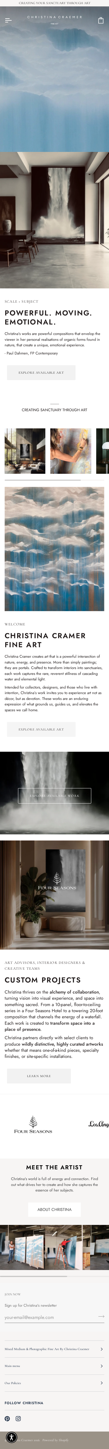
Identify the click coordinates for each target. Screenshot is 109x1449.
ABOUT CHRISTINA (54, 1209)
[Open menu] (13, 20)
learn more (39, 1076)
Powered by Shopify (55, 1440)
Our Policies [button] (13, 1383)
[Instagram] (18, 1418)
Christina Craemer (20, 1440)
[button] (11, 1437)
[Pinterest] (7, 1418)
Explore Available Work (54, 796)
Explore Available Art (41, 372)
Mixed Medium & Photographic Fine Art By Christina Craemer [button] (47, 1349)
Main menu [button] (12, 1366)
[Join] (99, 1316)
